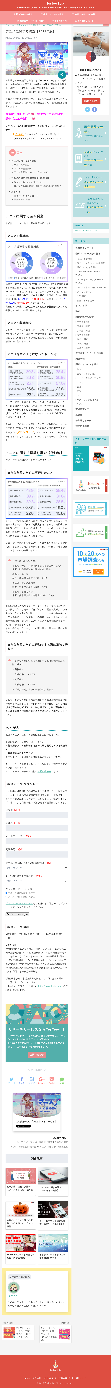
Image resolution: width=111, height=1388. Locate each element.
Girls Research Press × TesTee (88, 273)
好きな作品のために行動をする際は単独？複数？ (37, 186)
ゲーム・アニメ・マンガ (24, 1142)
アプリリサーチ (84, 292)
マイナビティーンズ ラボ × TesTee (89, 281)
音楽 (79, 387)
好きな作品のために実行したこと (30, 182)
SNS (79, 404)
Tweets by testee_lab (85, 230)
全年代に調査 (83, 348)
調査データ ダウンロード (26, 196)
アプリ (80, 382)
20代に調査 (82, 343)
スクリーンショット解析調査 (91, 263)
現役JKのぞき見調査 (87, 267)
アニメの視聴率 (21, 165)
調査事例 (80, 359)
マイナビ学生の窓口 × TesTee (91, 287)
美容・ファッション (86, 374)
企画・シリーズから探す (85, 14)
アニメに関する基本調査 (23, 161)
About (27, 1378)
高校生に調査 (46, 1142)
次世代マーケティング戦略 (31, 21)
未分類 (79, 415)
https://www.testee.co (49, 986)
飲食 (79, 369)
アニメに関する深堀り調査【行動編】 (30, 178)
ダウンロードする (18, 914)
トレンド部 (81, 305)
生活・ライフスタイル (88, 400)
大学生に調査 (61, 1142)
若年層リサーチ (84, 420)
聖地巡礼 (63, 1147)
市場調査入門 (60, 21)
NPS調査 (81, 296)
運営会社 (36, 1378)
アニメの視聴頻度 (22, 168)
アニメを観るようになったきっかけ (31, 172)
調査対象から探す (24, 14)
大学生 (33, 1147)
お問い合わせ (37, 1054)
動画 (78, 311)
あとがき (15, 191)
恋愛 (79, 391)
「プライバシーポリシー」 (19, 903)
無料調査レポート (85, 21)
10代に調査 (82, 339)
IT (78, 395)
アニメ (43, 1147)
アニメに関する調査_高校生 (21, 893)
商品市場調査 (82, 426)
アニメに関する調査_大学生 (21, 896)
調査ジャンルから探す (53, 14)
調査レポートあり (85, 300)
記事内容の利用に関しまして (72, 1378)
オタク (52, 1147)
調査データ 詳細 (22, 199)
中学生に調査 (83, 322)
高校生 (23, 1147)
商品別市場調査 (84, 258)
